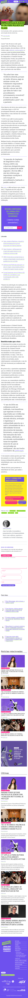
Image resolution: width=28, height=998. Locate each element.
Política (7, 668)
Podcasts (17, 950)
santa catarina (11, 512)
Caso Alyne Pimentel (20, 956)
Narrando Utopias (20, 953)
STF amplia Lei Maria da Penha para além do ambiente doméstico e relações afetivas (13, 714)
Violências (8, 690)
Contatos (17, 968)
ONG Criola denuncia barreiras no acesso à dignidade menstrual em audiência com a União (13, 259)
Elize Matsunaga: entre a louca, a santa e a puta (15, 601)
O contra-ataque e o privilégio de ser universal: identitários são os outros (15, 619)
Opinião (17, 944)
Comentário (6, 555)
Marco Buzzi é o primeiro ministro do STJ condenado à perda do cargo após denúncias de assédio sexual (15, 628)
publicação (19, 451)
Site (3, 582)
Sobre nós (17, 958)
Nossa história (18, 964)
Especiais (17, 946)
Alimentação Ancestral (21, 955)
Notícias (7, 20)
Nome (4, 570)
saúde (16, 512)
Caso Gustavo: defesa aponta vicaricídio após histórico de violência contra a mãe (12, 251)
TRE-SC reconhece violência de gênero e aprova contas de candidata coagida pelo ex (12, 693)
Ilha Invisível (18, 952)
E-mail (4, 576)
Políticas (17, 966)
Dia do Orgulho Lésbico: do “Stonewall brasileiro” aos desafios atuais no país (12, 734)
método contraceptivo (16, 50)
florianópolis (4, 512)
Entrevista (17, 943)
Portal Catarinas (6, 675)
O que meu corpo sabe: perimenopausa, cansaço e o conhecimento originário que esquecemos (14, 639)
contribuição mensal (22, 502)
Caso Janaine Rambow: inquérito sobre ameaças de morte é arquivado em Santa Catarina (13, 243)
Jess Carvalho (6, 35)
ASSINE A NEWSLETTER (8, 975)
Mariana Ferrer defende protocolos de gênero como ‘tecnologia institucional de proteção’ (12, 671)
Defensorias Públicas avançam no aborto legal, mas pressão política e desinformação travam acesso (13, 267)
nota (4, 187)
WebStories (18, 948)
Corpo (3, 20)
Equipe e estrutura (19, 962)
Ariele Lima (5, 717)
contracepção (12, 510)
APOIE (3, 972)
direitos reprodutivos (21, 510)
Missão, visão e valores (20, 960)
